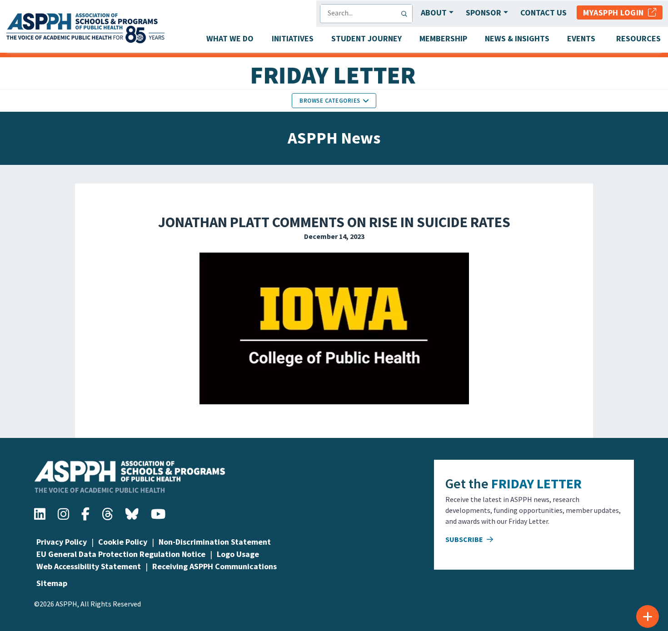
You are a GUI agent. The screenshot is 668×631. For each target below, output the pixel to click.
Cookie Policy (122, 542)
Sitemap (51, 583)
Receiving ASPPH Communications (214, 566)
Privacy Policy (61, 542)
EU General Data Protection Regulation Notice (120, 554)
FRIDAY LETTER (536, 483)
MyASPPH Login (615, 12)
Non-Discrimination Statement (215, 542)
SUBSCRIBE (464, 539)
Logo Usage (238, 554)
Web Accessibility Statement (88, 566)
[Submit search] (406, 14)
